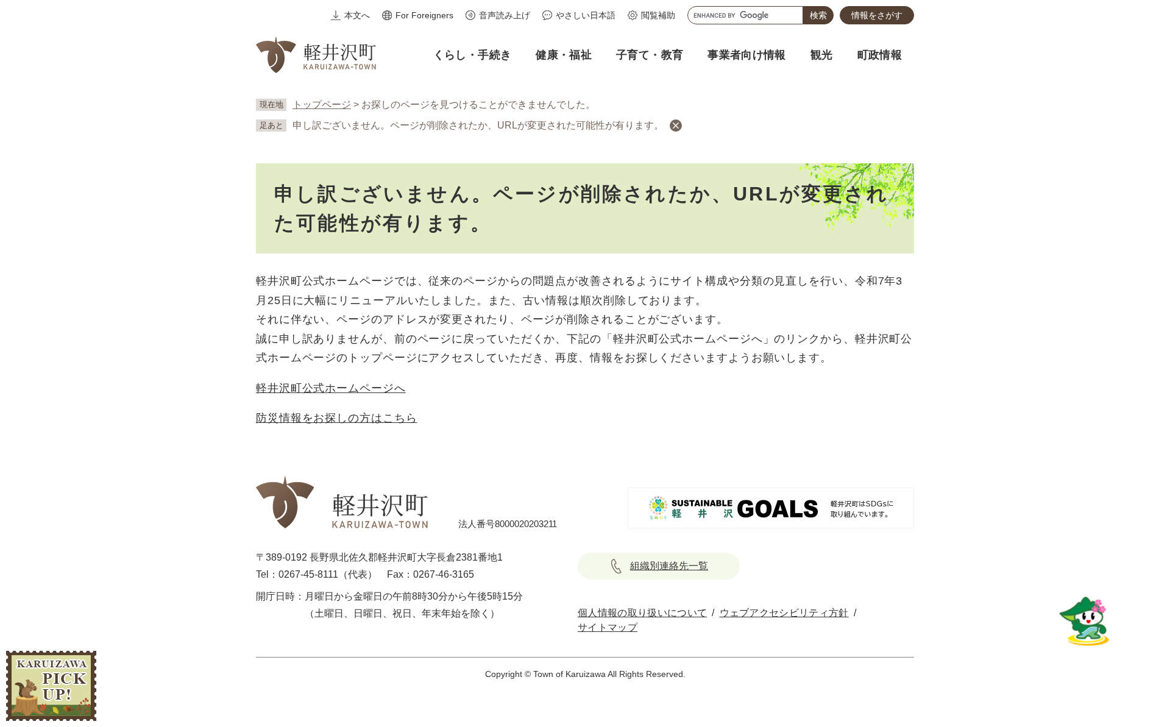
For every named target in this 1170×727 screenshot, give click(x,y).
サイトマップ (607, 627)
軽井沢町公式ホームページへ (331, 388)
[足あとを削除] (675, 125)
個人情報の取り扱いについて (642, 613)
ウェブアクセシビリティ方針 (784, 613)
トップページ (321, 104)
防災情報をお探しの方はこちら (336, 418)
